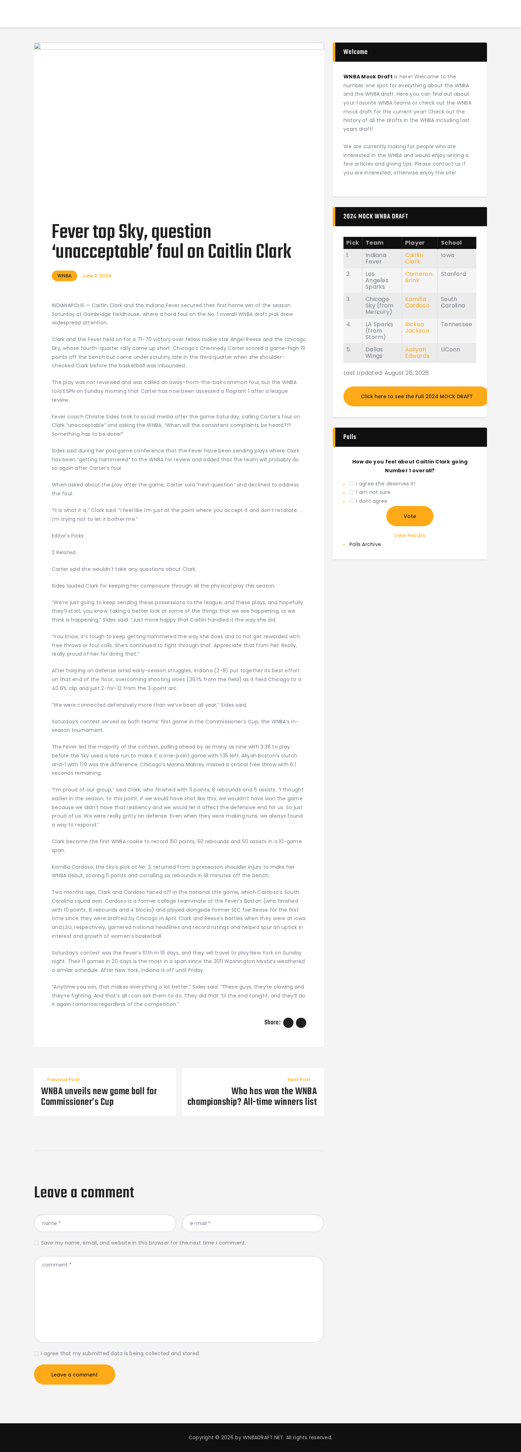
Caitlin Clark (414, 258)
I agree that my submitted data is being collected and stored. (120, 1353)
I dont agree (371, 501)
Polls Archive (365, 544)
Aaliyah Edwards (417, 352)
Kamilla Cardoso (417, 302)
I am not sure (373, 492)
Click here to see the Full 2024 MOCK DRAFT (417, 396)
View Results (409, 535)
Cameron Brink (418, 277)
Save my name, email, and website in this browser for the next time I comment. (143, 1242)
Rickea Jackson (417, 327)
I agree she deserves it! (385, 483)
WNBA (64, 275)
